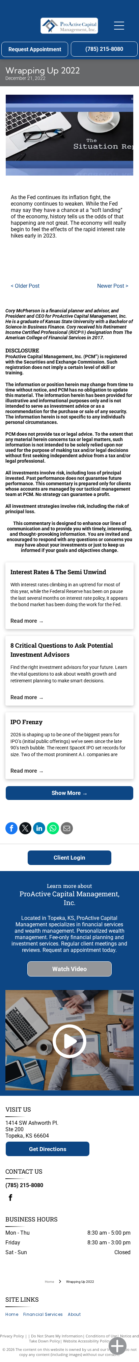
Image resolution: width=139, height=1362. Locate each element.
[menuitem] (14, 1314)
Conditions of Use (101, 1335)
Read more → (27, 621)
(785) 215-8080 (24, 1185)
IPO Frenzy (26, 722)
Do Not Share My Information (57, 1335)
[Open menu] (119, 26)
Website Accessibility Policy (86, 1340)
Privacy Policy (12, 1335)
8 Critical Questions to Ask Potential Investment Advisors (61, 649)
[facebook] (10, 1198)
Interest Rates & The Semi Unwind (58, 572)
